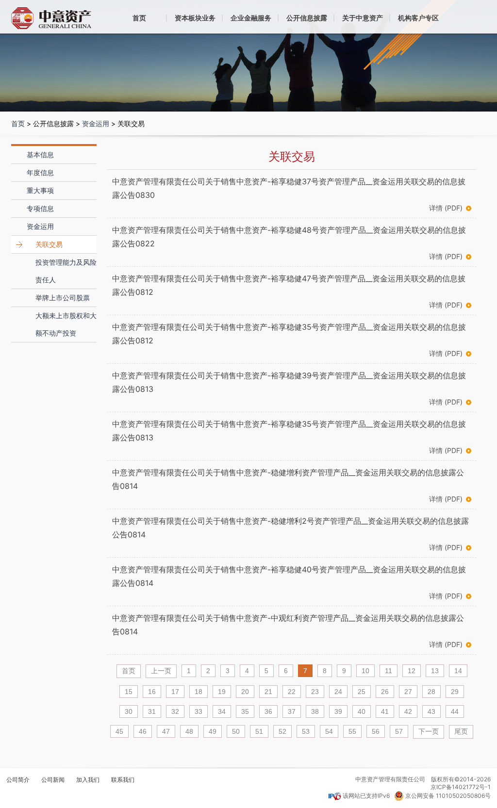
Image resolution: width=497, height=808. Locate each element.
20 (245, 691)
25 (361, 691)
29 (455, 691)
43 (431, 711)
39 (338, 711)
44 (455, 711)
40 (361, 711)
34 (222, 711)
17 (175, 691)
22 (292, 691)
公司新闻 (53, 779)
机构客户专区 (418, 18)
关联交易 (49, 244)
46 (143, 731)
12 (411, 671)
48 (189, 731)
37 (292, 711)
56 (376, 731)
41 (385, 711)
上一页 (161, 671)
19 (222, 691)
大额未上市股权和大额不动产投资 (66, 324)
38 (315, 711)
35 (245, 711)
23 (315, 691)
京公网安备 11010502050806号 (448, 795)
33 (198, 711)
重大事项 (40, 190)
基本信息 (40, 154)
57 (399, 731)
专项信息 (40, 208)
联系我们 (122, 779)
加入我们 (87, 779)
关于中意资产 (362, 18)
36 (268, 711)
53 (306, 731)
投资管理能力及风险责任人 (66, 271)
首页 (139, 18)
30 (129, 711)
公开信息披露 (306, 18)
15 (129, 691)
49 (212, 731)
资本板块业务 (195, 18)
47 (166, 731)
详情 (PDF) (446, 208)
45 (119, 731)
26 (385, 691)
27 (408, 691)
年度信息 (40, 172)
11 (388, 671)
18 (198, 691)
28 (431, 691)
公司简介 (18, 779)
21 (268, 691)
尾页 (461, 731)
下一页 (428, 731)
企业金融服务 (251, 18)
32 (175, 711)
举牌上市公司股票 (62, 297)
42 (408, 711)
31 (152, 711)
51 (259, 731)
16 (152, 691)
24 (338, 691)
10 (365, 671)
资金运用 (95, 123)
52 (282, 731)
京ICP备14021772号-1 (461, 787)
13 (435, 671)
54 (329, 731)
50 (236, 731)
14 (458, 671)
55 (352, 731)
